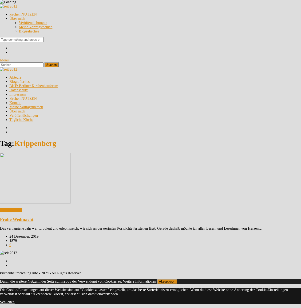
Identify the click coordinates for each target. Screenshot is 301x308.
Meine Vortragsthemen (35, 27)
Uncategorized (11, 210)
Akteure (15, 77)
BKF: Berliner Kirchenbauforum (33, 86)
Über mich (17, 18)
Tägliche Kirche (21, 120)
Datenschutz (18, 90)
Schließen (7, 302)
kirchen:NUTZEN (23, 14)
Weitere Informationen (139, 281)
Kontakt (15, 103)
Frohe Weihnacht (16, 219)
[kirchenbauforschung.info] (8, 6)
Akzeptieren (167, 281)
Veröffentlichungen (33, 23)
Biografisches (29, 31)
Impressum (17, 94)
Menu (4, 60)
